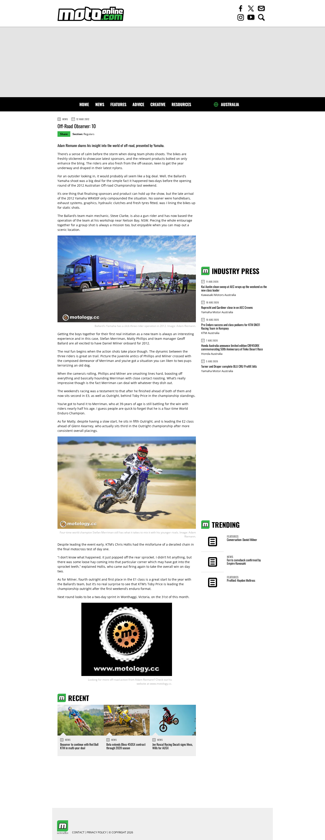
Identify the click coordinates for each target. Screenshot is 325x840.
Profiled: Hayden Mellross (241, 580)
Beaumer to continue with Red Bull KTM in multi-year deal (79, 746)
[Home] (90, 14)
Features (118, 104)
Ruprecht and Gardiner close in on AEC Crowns (227, 307)
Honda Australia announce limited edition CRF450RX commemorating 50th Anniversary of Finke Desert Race (232, 347)
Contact (78, 832)
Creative (157, 104)
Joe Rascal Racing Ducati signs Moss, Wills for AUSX (172, 746)
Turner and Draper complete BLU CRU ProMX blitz (229, 366)
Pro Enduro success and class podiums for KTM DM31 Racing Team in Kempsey (230, 326)
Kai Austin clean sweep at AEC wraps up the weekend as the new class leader (234, 288)
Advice (138, 104)
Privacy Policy (97, 832)
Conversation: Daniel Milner (242, 539)
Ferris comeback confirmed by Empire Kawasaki (244, 562)
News (99, 104)
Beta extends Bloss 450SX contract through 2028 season (125, 746)
